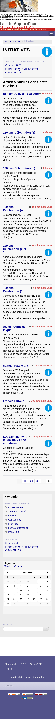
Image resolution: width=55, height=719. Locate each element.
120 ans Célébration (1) (13, 289)
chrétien (12, 515)
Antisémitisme (15, 507)
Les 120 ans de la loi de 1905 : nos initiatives (15, 440)
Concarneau (14, 519)
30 (37, 481)
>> (46, 629)
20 (31, 481)
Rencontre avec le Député (21, 93)
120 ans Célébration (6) (19, 132)
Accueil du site (12, 41)
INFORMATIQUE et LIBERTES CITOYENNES (21, 71)
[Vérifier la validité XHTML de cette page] (14, 694)
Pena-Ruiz (13, 532)
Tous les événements (14, 566)
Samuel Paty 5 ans (16, 365)
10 (25, 481)
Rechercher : (9, 624)
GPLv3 (8, 669)
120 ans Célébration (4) (13, 208)
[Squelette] (41, 694)
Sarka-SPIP (36, 664)
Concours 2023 (13, 65)
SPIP (23, 664)
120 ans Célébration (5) (19, 168)
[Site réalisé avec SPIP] (27, 698)
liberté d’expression (18, 528)
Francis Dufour (13, 401)
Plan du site (11, 664)
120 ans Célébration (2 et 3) (14, 249)
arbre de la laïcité (17, 511)
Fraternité (13, 524)
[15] (49, 481)
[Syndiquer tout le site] (27, 694)
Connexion (8, 685)
